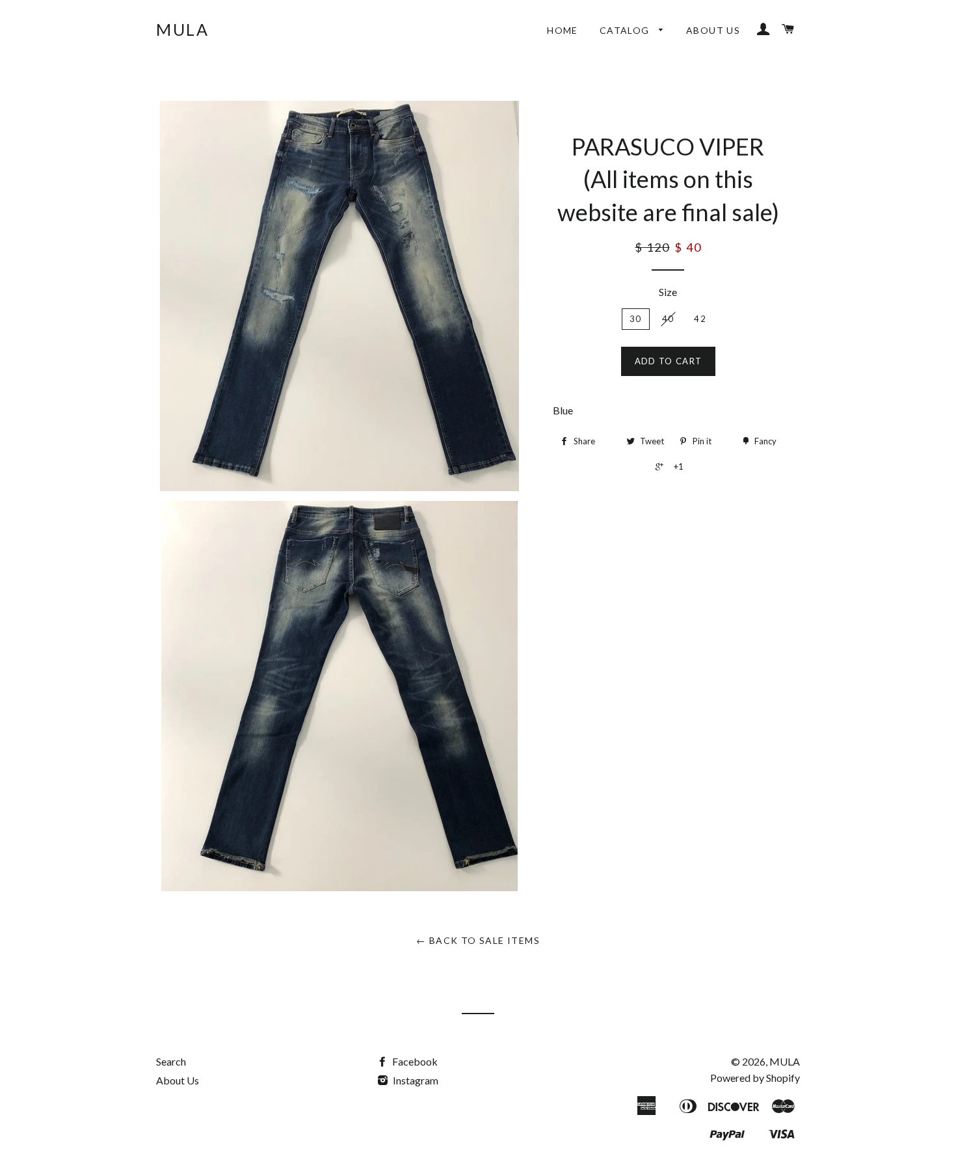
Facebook (414, 1061)
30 (636, 319)
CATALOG (626, 30)
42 (700, 319)
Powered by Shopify (755, 1077)
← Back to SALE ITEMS (478, 940)
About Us (713, 30)
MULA (182, 29)
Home (562, 30)
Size (668, 292)
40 (668, 319)
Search (171, 1061)
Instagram (414, 1080)
